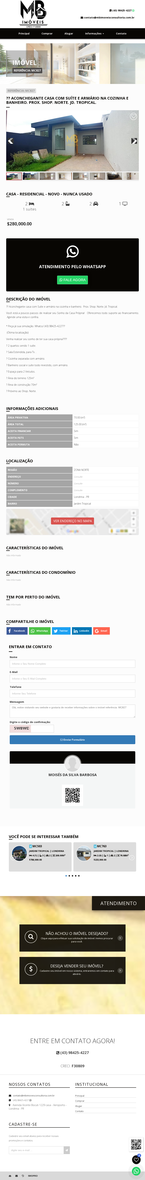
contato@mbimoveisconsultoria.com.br (34, 1095)
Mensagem (17, 701)
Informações (93, 33)
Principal (24, 33)
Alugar (69, 33)
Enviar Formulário (74, 739)
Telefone (15, 687)
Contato (121, 33)
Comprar (47, 33)
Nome (13, 657)
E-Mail (14, 672)
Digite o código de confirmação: (30, 722)
